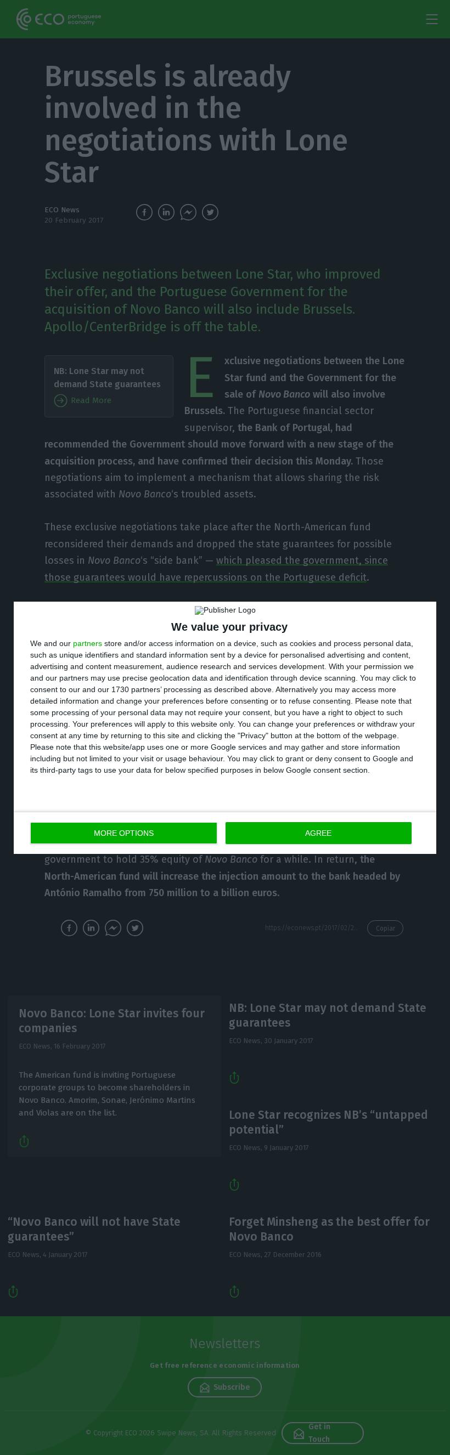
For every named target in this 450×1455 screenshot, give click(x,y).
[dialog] (225, 728)
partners (87, 643)
